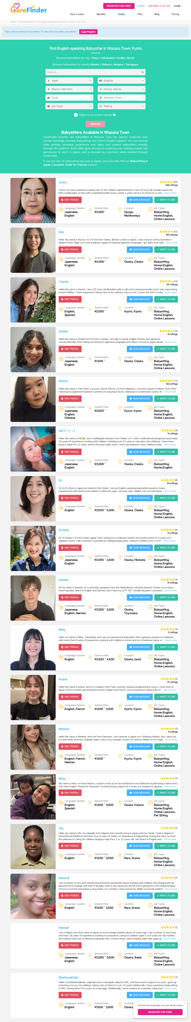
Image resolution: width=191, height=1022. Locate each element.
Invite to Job (167, 199)
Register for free (119, 6)
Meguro (119, 64)
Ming (62, 629)
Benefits (101, 14)
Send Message (141, 199)
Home (13, 22)
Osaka (121, 58)
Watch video (33, 217)
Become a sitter (159, 6)
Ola (61, 828)
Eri (60, 480)
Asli (61, 232)
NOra (62, 778)
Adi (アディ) (67, 430)
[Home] (37, 8)
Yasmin (64, 281)
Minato (95, 64)
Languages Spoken (75, 208)
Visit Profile (71, 199)
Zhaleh (63, 331)
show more (170, 192)
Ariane (63, 679)
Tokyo (95, 58)
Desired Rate (101, 208)
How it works (77, 14)
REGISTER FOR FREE (160, 1012)
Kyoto (131, 58)
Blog (157, 14)
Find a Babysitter (26, 22)
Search (95, 124)
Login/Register (88, 31)
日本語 (177, 6)
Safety (121, 14)
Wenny (63, 381)
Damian (64, 580)
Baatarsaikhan (68, 977)
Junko (63, 182)
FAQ (139, 14)
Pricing (175, 14)
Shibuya (106, 64)
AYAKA (64, 530)
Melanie (64, 729)
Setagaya (132, 64)
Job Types (159, 208)
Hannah (64, 927)
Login (140, 6)
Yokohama (107, 58)
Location (129, 208)
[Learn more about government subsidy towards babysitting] (114, 114)
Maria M (64, 878)
